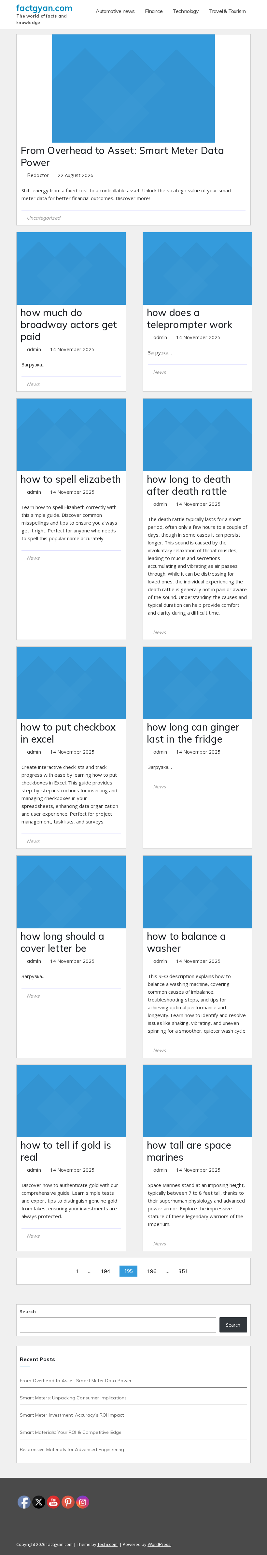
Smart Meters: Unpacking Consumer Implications (73, 1398)
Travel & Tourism (227, 11)
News (33, 384)
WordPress (159, 1544)
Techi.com (107, 1544)
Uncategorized (43, 218)
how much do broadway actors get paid (69, 324)
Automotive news (115, 11)
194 (105, 1271)
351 (183, 1271)
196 (151, 1271)
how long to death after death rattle (189, 485)
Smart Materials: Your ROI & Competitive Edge (70, 1432)
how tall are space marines (189, 1151)
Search (28, 1311)
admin (34, 349)
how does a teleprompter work (189, 318)
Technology (186, 11)
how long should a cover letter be (62, 942)
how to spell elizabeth (71, 479)
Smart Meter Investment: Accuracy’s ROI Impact (72, 1415)
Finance (153, 11)
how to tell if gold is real (66, 1151)
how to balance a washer (186, 942)
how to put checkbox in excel (68, 733)
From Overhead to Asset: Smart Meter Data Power (122, 156)
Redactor (38, 175)
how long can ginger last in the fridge (193, 733)
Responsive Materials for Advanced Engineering (72, 1449)
